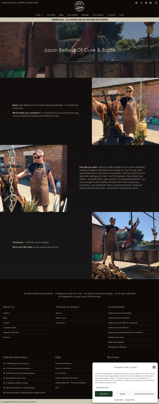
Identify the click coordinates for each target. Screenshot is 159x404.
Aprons (58, 313)
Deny (122, 394)
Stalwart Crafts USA (11, 332)
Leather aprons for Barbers (118, 327)
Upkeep (85, 15)
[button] (154, 367)
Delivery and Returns (63, 363)
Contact (111, 15)
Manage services (102, 387)
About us (6, 313)
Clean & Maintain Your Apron (66, 378)
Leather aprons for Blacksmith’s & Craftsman (125, 332)
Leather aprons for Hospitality (119, 313)
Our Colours (98, 15)
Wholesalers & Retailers (117, 347)
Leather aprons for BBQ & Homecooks (123, 323)
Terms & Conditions (63, 368)
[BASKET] (156, 2)
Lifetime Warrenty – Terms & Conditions (70, 383)
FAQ (121, 15)
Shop (38, 15)
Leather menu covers (116, 337)
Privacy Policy (130, 400)
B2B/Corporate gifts (116, 342)
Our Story (51, 15)
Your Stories (72, 15)
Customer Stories (10, 327)
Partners (6, 337)
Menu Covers (61, 318)
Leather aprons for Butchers (119, 318)
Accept (104, 394)
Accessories (60, 323)
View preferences (144, 394)
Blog (61, 15)
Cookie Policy (119, 400)
